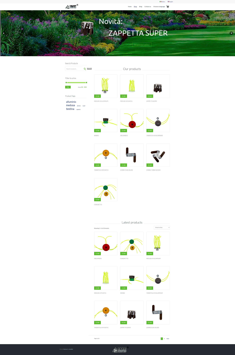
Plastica (79, 105)
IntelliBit (71, 349)
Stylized (65, 349)
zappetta (78, 109)
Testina (70, 108)
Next (168, 338)
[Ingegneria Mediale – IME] (71, 6)
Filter (68, 87)
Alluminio (71, 101)
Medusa (70, 105)
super (84, 105)
